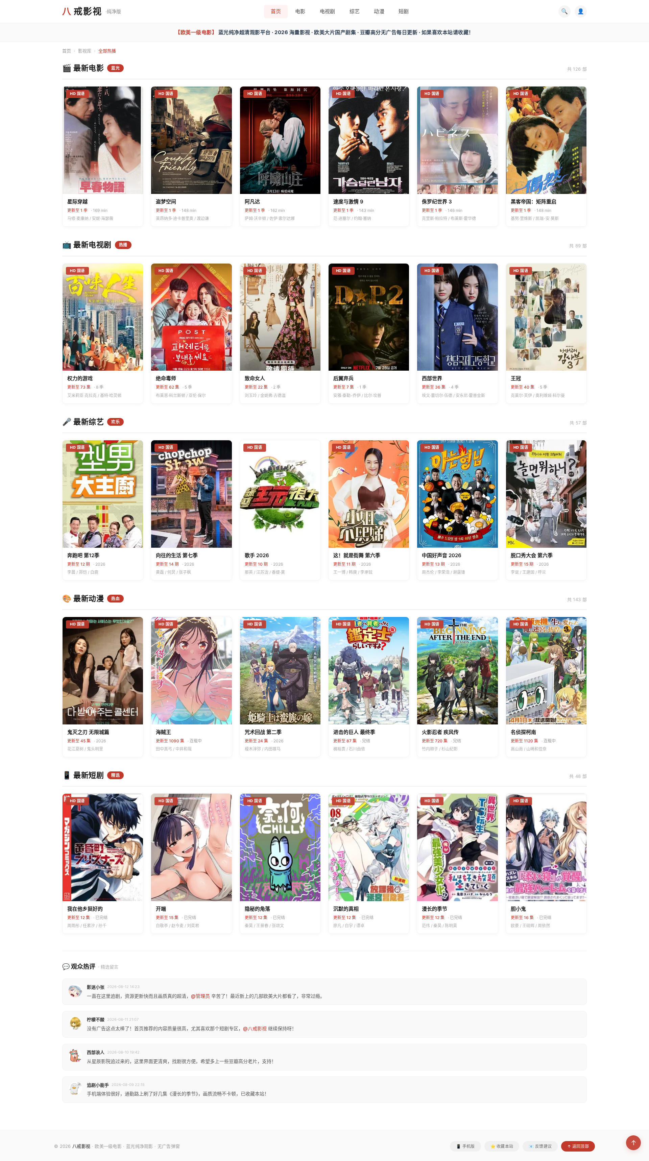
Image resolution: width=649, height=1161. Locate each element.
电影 (300, 11)
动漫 (379, 11)
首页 (276, 11)
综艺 (355, 11)
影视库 (84, 50)
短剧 (404, 11)
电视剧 (327, 11)
